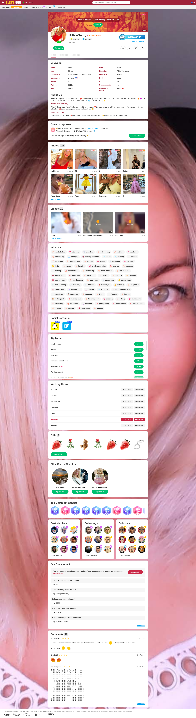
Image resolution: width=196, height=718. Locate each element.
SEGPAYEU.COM (46, 711)
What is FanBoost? (138, 41)
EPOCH (38, 711)
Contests (49, 7)
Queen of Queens (93, 128)
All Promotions (37, 7)
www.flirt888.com (24, 711)
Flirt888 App (61, 7)
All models (6, 7)
